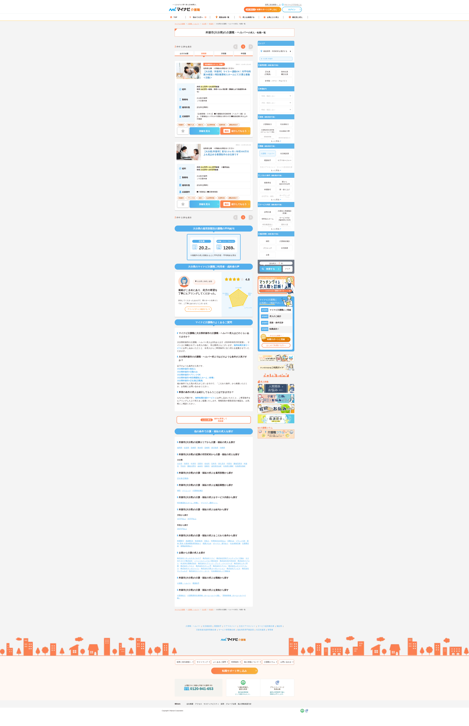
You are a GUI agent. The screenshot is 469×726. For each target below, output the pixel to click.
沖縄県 (222, 448)
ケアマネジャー (230, 626)
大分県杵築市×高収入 (186, 369)
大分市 (179, 464)
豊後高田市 (238, 464)
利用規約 (235, 662)
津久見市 (221, 464)
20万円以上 (192, 519)
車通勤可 (180, 541)
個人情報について (251, 662)
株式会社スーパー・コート (199, 571)
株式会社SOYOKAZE (228, 561)
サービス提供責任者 (266, 626)
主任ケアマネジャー (247, 626)
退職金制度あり (186, 546)
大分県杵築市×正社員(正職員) (190, 381)
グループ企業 (231, 704)
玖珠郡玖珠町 (240, 466)
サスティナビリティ (211, 704)
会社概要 (190, 704)
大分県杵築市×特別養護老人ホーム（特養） (196, 378)
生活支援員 (260, 630)
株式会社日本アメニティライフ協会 (230, 558)
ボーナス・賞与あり (220, 543)
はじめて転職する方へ (276, 345)
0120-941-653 (201, 689)
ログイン (292, 9)
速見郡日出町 (216, 466)
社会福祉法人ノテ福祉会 (220, 571)
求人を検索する (249, 17)
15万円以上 (181, 519)
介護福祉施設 (197, 491)
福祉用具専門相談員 (245, 630)
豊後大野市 (191, 466)
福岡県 (179, 448)
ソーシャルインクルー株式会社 (206, 561)
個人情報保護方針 (244, 704)
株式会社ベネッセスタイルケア (189, 558)
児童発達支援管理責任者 (206, 630)
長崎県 (193, 448)
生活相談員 (207, 626)
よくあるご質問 (219, 662)
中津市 (193, 464)
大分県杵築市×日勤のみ (187, 372)
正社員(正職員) (183, 478)
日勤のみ (230, 541)
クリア (287, 269)
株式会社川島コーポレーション (213, 568)
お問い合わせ (285, 662)
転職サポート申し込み (234, 670)
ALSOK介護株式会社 (188, 563)
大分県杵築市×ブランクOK (189, 375)
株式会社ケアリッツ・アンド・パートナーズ (215, 563)
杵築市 (268, 59)
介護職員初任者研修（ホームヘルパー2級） (204, 595)
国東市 (207, 466)
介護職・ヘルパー (184, 583)
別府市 (186, 464)
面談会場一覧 (224, 17)
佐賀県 (186, 448)
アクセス (198, 704)
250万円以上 (182, 529)
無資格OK (199, 541)
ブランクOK (240, 541)
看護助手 (195, 583)
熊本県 (200, 448)
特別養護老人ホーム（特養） (188, 503)
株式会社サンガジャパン (190, 568)
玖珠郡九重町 (228, 466)
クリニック (186, 491)
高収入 (206, 541)
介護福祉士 (181, 595)
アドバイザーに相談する (197, 309)
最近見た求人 (297, 17)
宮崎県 (207, 448)
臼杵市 (213, 464)
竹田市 (229, 464)
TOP (175, 17)
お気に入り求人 (273, 17)
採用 (222, 704)
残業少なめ (207, 543)
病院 (179, 491)
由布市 (200, 466)
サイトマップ (202, 662)
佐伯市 (207, 464)
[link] (184, 53)
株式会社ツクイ (209, 558)
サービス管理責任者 (227, 630)
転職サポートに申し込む (261, 9)
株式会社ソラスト (187, 566)
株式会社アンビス (233, 568)
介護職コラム (269, 662)
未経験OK (189, 541)
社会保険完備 (235, 543)
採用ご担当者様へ (184, 662)
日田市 (200, 464)
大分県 (199, 281)
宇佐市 (183, 466)
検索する (270, 269)
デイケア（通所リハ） (209, 503)
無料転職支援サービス (205, 398)
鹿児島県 (214, 448)
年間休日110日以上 (218, 541)
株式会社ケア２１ (220, 566)
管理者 (270, 630)
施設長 (279, 626)
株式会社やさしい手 (203, 566)
